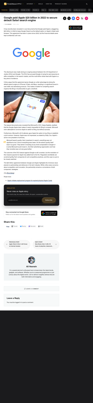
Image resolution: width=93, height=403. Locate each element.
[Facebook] (73, 18)
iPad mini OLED (53, 10)
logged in (18, 302)
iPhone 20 (36, 10)
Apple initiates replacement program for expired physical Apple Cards (29, 180)
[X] (69, 18)
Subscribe (48, 200)
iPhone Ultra (14, 10)
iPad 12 (44, 10)
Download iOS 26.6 (80, 10)
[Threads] (64, 18)
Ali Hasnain (8, 24)
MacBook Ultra (66, 10)
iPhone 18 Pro (25, 10)
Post (7, 226)
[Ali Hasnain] (31, 260)
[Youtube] (77, 18)
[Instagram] (86, 18)
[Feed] (82, 18)
